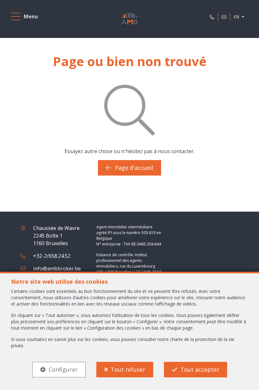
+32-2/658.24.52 (51, 255)
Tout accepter (199, 369)
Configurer (63, 369)
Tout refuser (128, 369)
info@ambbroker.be (57, 268)
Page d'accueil (133, 167)
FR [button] (237, 17)
